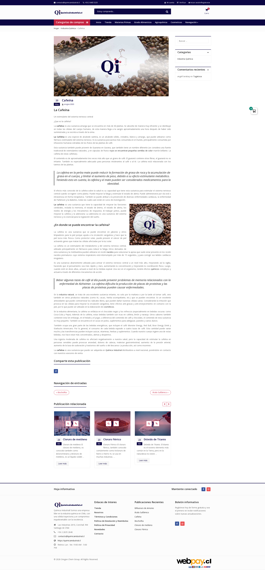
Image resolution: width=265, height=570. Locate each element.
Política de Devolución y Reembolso (111, 521)
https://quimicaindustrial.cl (69, 540)
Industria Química (185, 59)
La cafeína (59, 204)
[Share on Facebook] (56, 371)
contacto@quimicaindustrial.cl (71, 536)
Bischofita (139, 521)
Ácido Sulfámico (142, 512)
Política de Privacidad (104, 525)
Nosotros (98, 512)
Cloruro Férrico (72, 439)
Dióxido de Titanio (114, 439)
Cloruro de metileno (143, 525)
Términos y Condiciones (105, 516)
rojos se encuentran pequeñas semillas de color (131, 150)
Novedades (99, 529)
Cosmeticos (176, 22)
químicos (155, 269)
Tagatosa (197, 76)
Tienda (108, 22)
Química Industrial (114, 350)
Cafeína (138, 516)
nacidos (110, 252)
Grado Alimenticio (143, 22)
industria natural (66, 294)
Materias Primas (123, 22)
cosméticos (109, 306)
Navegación (191, 22)
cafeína (60, 350)
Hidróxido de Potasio (151, 441)
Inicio (98, 22)
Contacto (98, 533)
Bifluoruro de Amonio (144, 508)
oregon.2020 (69, 104)
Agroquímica (161, 22)
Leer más (62, 463)
